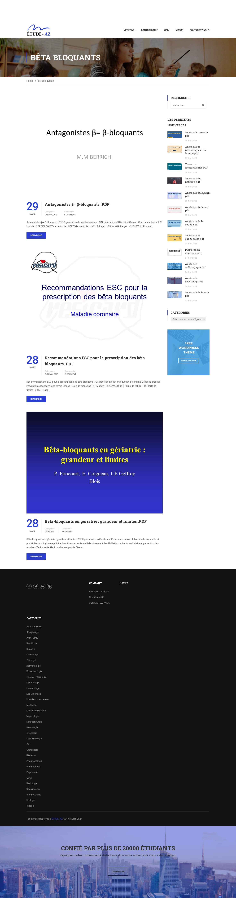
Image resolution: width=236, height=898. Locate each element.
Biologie (30, 649)
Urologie (30, 800)
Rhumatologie (33, 794)
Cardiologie (51, 215)
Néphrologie (32, 716)
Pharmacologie (34, 761)
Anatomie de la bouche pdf (194, 223)
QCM (166, 30)
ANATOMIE (32, 637)
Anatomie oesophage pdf (194, 280)
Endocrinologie (34, 671)
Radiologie (31, 783)
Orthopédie (32, 749)
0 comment (69, 215)
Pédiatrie (31, 755)
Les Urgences (33, 693)
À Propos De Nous (99, 591)
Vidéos (179, 30)
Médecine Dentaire (36, 710)
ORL (28, 744)
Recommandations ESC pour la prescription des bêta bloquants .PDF (95, 360)
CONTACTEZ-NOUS (200, 30)
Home (29, 80)
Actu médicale (149, 30)
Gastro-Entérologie (36, 677)
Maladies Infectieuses (38, 699)
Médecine (129, 30)
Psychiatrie (32, 772)
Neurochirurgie (34, 721)
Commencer (118, 871)
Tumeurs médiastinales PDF (196, 166)
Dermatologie (33, 665)
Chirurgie (31, 660)
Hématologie (33, 688)
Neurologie (32, 727)
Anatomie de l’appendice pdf (194, 237)
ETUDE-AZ (57, 818)
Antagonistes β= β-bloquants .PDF (77, 204)
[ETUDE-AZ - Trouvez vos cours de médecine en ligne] (38, 30)
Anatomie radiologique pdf (195, 265)
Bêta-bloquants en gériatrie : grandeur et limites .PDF (96, 521)
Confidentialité (96, 597)
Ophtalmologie (34, 738)
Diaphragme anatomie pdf (193, 251)
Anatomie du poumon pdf (193, 180)
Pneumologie (51, 374)
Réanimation (33, 789)
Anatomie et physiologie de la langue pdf (195, 150)
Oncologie (31, 733)
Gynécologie (32, 682)
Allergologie (32, 632)
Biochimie (31, 643)
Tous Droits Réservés (38, 818)
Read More (36, 235)
